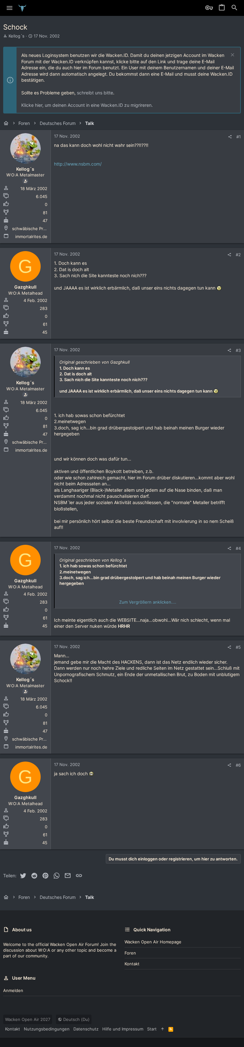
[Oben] (162, 1029)
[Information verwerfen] (231, 55)
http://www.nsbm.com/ (78, 164)
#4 (238, 548)
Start (152, 1028)
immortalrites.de (31, 236)
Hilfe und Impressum (122, 1028)
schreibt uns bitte (95, 92)
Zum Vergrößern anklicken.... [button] (147, 602)
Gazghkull (25, 287)
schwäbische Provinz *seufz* (41, 228)
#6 (238, 765)
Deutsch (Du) (76, 1019)
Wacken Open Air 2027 (27, 1019)
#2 (238, 254)
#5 (238, 647)
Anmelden (13, 990)
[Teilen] (230, 137)
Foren (130, 952)
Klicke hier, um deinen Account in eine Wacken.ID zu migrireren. (87, 105)
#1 (238, 136)
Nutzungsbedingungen (47, 1028)
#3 (238, 350)
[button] (9, 8)
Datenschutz (85, 1028)
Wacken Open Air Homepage (153, 941)
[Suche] (234, 8)
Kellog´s (16, 35)
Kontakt (132, 963)
